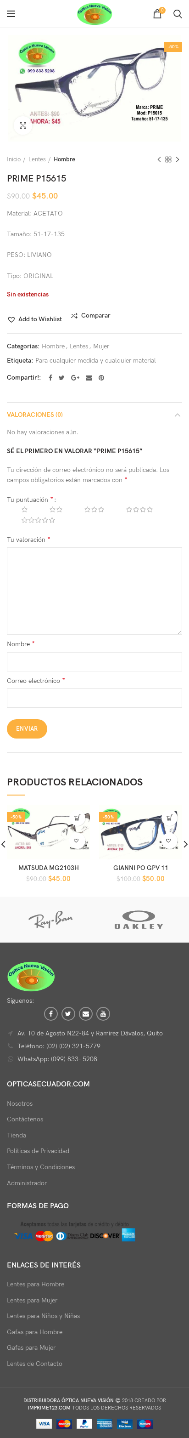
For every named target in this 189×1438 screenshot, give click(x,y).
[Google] (75, 378)
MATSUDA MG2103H (48, 868)
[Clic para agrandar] (23, 125)
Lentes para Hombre (35, 1284)
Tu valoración (28, 539)
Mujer (101, 346)
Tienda (16, 1135)
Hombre (64, 159)
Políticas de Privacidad (38, 1151)
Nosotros (20, 1104)
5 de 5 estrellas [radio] (31, 520)
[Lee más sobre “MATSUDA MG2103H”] (77, 818)
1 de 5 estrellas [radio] (17, 509)
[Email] (89, 378)
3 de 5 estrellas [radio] (87, 509)
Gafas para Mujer (31, 1348)
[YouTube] (103, 1014)
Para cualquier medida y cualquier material (95, 360)
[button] (34, 319)
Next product (177, 159)
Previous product (159, 159)
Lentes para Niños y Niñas (43, 1316)
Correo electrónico (36, 680)
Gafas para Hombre (34, 1332)
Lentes (37, 159)
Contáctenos (25, 1119)
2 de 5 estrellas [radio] (49, 509)
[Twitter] (62, 378)
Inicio (14, 159)
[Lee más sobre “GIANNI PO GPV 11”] (169, 818)
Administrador (27, 1183)
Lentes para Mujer (32, 1300)
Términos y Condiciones (41, 1167)
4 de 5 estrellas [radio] (132, 509)
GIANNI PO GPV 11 (140, 868)
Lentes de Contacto (34, 1364)
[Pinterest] (101, 378)
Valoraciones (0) (35, 415)
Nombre (21, 644)
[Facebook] (50, 378)
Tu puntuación (30, 499)
